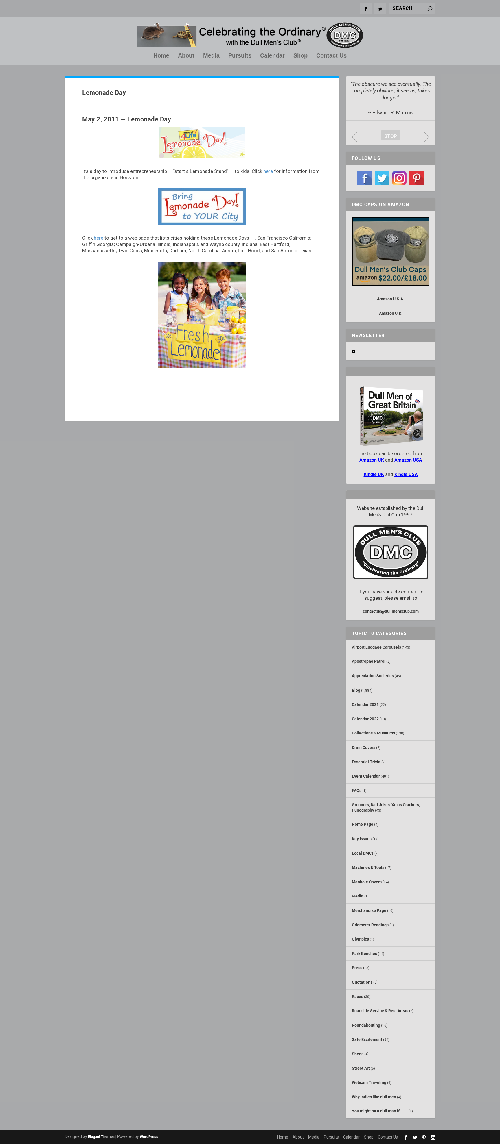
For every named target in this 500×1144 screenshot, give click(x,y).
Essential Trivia (366, 762)
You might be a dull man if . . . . (380, 1111)
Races (357, 996)
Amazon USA (408, 460)
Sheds (357, 1054)
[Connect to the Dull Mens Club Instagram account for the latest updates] (399, 178)
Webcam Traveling (369, 1082)
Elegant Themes (101, 1136)
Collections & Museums (373, 733)
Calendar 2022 (365, 719)
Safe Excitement (367, 1039)
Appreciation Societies (373, 675)
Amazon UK (371, 460)
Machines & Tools (368, 867)
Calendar (272, 56)
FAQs (356, 790)
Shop (300, 56)
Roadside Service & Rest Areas (380, 1010)
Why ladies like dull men (374, 1097)
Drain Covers (363, 747)
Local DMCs (363, 853)
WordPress (149, 1136)
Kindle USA (406, 474)
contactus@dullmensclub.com (391, 611)
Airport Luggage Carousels (376, 647)
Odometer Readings (370, 925)
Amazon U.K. (390, 313)
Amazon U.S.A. (390, 299)
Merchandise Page (369, 910)
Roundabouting (366, 1025)
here (268, 171)
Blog (356, 690)
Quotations (362, 982)
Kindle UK (374, 474)
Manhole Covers (367, 882)
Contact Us (331, 56)
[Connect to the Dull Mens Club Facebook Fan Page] (364, 178)
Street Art (361, 1068)
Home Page (362, 824)
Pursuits (239, 56)
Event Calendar (366, 776)
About (186, 56)
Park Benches (364, 953)
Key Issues (362, 838)
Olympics (360, 939)
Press (357, 967)
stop (389, 136)
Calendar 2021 (365, 704)
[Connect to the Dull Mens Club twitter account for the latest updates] (382, 178)
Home (161, 56)
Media (211, 56)
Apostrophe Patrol (368, 661)
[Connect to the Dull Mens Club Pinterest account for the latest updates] (416, 178)
